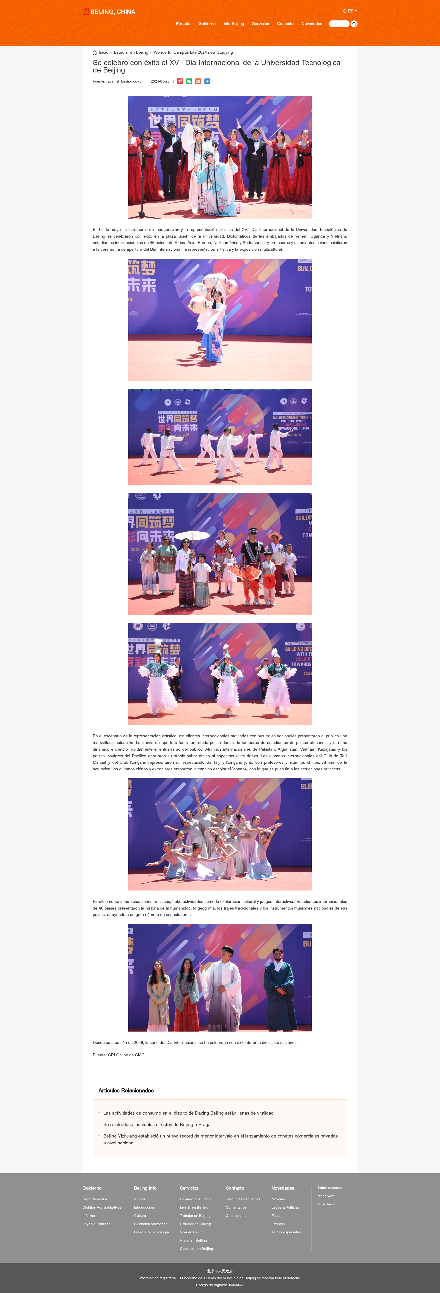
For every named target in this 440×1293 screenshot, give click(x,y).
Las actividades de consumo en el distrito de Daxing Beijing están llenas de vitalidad (188, 1113)
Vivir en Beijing (192, 1232)
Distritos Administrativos (101, 1207)
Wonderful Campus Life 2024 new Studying (193, 52)
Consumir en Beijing (196, 1248)
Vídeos (140, 1199)
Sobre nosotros (329, 1187)
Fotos (276, 1215)
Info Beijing (234, 23)
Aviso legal (326, 1204)
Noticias (278, 1199)
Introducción (144, 1207)
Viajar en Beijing (193, 1240)
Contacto (285, 23)
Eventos (278, 1224)
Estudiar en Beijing (131, 52)
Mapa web (325, 1196)
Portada (183, 23)
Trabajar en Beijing (195, 1215)
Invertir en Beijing (194, 1207)
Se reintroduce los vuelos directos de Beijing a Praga (157, 1124)
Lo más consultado (195, 1199)
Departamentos (95, 1199)
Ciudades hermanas (150, 1224)
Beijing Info (145, 1188)
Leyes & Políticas (96, 1224)
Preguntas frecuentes (243, 1199)
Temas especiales (286, 1232)
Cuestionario (236, 1215)
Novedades (312, 23)
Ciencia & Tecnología (151, 1232)
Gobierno (207, 23)
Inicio (103, 52)
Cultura (140, 1215)
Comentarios (236, 1207)
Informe (88, 1215)
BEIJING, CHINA (113, 12)
